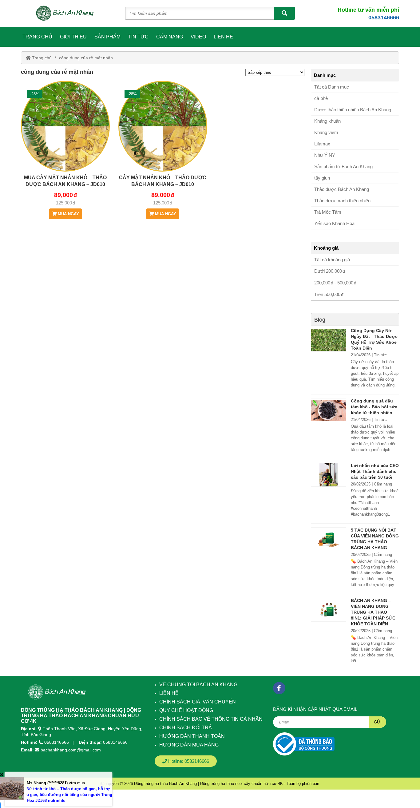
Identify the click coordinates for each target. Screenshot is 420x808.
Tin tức (138, 36)
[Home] (68, 13)
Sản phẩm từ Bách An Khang (343, 166)
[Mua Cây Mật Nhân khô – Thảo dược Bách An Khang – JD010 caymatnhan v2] (65, 144)
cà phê (321, 98)
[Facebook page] (279, 688)
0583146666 (383, 17)
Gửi (378, 722)
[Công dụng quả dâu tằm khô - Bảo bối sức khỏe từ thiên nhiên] (328, 410)
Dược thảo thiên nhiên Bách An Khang (352, 109)
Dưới (328, 271)
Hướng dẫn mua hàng (189, 744)
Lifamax (322, 143)
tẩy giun (322, 177)
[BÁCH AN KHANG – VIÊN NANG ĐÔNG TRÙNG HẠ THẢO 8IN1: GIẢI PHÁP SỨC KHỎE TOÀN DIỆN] (328, 610)
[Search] (284, 13)
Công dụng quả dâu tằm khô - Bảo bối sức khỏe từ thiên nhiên (374, 406)
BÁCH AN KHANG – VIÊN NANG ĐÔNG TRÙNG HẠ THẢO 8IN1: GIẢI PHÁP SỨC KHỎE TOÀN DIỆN (373, 612)
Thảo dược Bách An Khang (341, 189)
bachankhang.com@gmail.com (71, 749)
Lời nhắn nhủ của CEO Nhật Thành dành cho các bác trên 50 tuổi (375, 471)
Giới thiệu (73, 36)
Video (198, 36)
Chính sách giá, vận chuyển (197, 701)
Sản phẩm (107, 36)
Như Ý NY (324, 155)
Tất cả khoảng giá (332, 259)
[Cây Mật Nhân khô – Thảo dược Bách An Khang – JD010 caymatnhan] (162, 144)
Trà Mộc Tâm (327, 212)
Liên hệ (223, 36)
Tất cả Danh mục (331, 86)
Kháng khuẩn (327, 121)
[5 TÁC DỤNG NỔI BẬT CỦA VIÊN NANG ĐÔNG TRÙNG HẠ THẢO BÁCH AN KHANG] (328, 539)
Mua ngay (68, 214)
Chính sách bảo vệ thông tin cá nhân (211, 719)
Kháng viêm (326, 132)
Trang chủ (37, 36)
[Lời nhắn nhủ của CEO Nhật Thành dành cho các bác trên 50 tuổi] (328, 475)
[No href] (304, 744)
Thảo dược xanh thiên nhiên (342, 200)
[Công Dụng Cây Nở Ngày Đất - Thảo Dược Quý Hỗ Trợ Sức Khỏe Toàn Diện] (328, 340)
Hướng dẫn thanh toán (192, 736)
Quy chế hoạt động (186, 710)
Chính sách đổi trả (185, 727)
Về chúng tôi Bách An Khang (198, 684)
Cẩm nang (169, 36)
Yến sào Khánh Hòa (334, 223)
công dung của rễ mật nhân (86, 57)
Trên (327, 294)
